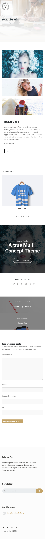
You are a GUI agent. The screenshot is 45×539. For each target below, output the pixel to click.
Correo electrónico (9, 396)
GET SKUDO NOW (22, 260)
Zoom (28, 191)
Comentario (7, 355)
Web (3, 407)
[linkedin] (18, 284)
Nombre (5, 385)
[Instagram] (12, 528)
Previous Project (22, 301)
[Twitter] (8, 528)
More (16, 191)
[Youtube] (16, 528)
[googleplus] (23, 284)
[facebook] (10, 284)
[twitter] (14, 284)
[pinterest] (27, 284)
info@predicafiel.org (15, 513)
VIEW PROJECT (11, 151)
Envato (11, 143)
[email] (35, 284)
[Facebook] (3, 528)
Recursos (13, 24)
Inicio (3, 24)
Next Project (22, 318)
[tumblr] (31, 284)
